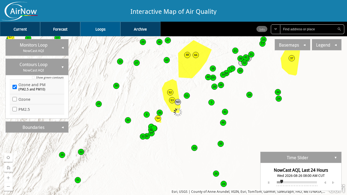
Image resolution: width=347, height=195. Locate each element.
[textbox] (307, 29)
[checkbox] (34, 78)
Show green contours (49, 77)
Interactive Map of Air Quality (173, 11)
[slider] (286, 181)
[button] (275, 29)
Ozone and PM (32, 86)
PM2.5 (24, 109)
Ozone (24, 99)
